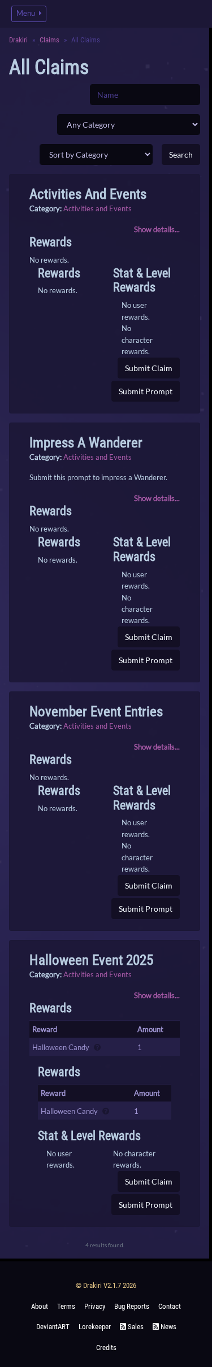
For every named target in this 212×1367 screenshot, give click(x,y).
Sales (135, 1326)
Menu (26, 13)
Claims (49, 40)
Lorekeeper (95, 1326)
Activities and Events (97, 208)
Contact (169, 1306)
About (39, 1306)
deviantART (53, 1326)
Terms (66, 1306)
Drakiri (18, 40)
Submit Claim (148, 368)
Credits (106, 1347)
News (167, 1326)
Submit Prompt (145, 391)
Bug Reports (131, 1306)
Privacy (94, 1306)
